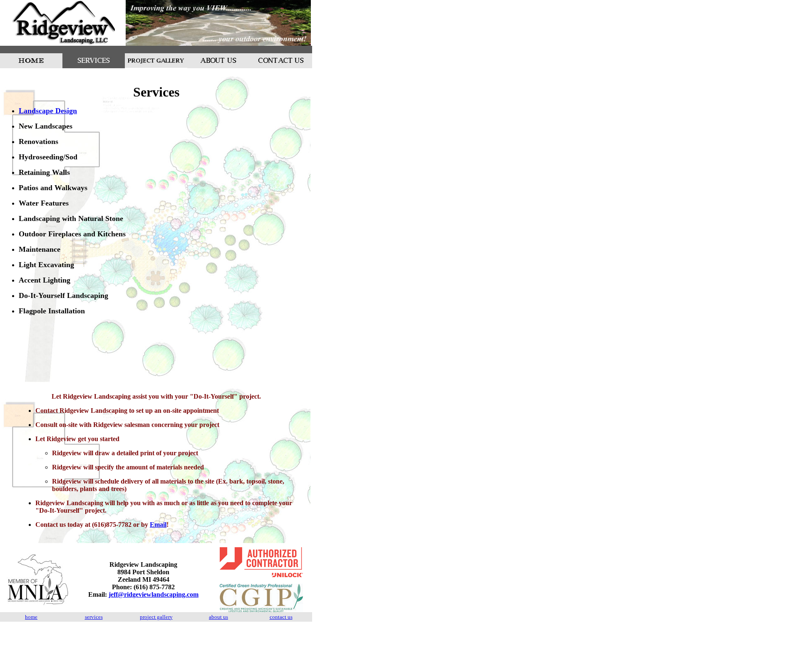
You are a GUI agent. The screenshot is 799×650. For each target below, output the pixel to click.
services (94, 617)
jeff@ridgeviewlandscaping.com (154, 594)
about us (218, 617)
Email (158, 524)
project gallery (156, 617)
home (31, 617)
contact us (281, 617)
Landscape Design (48, 111)
